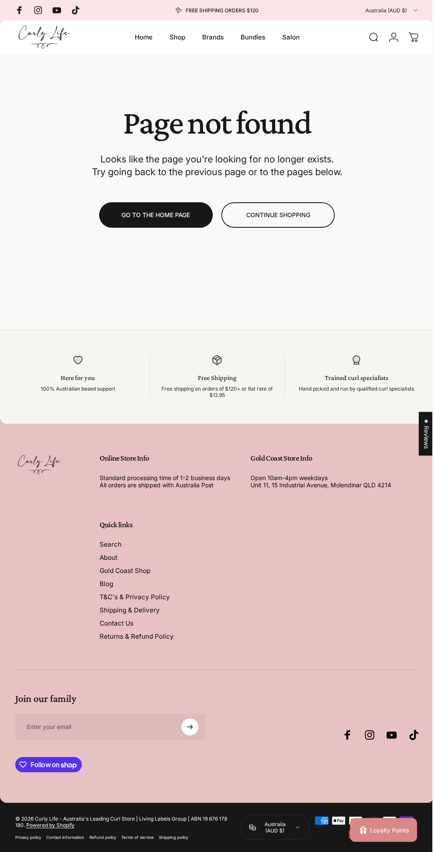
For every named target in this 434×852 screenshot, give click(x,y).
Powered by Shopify (50, 825)
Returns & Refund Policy (137, 636)
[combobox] (392, 10)
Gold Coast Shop (125, 571)
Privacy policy (28, 837)
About (108, 557)
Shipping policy (173, 837)
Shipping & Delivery (130, 610)
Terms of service (137, 837)
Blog (106, 584)
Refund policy (102, 837)
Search (111, 544)
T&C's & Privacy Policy (135, 597)
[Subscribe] (189, 726)
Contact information (65, 837)
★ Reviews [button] (420, 434)
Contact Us (117, 623)
